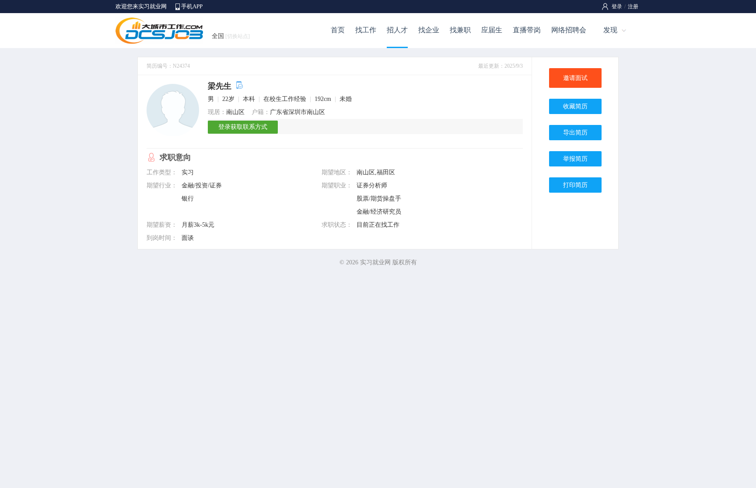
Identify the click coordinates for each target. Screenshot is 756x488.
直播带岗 (527, 30)
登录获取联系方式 (242, 127)
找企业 (428, 30)
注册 (633, 6)
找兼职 (460, 30)
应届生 (491, 30)
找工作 (365, 30)
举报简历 (575, 159)
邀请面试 (575, 78)
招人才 (397, 30)
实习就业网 (375, 262)
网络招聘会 (568, 30)
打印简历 (575, 185)
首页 (338, 30)
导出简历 (575, 132)
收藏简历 (575, 106)
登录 (617, 6)
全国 (231, 36)
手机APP (192, 6)
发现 (610, 30)
